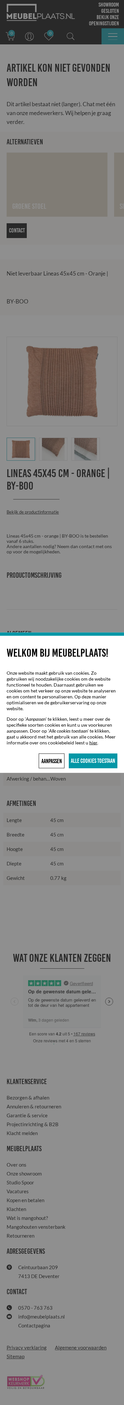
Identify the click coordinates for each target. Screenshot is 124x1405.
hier (93, 742)
